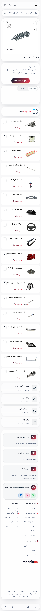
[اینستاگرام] (27, 495)
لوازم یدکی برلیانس (11, 527)
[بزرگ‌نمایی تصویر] (7, 23)
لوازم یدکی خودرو (31, 13)
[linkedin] (20, 495)
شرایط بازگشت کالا (30, 522)
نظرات (22, 89)
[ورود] (9, 4)
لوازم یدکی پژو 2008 (16, 13)
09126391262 (20, 444)
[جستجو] (14, 4)
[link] (20, 124)
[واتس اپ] (33, 495)
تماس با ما (32, 509)
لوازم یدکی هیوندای (11, 518)
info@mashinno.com (28, 460)
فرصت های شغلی (30, 546)
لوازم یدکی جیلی (12, 513)
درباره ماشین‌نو (31, 513)
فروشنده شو (32, 551)
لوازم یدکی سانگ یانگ (12, 509)
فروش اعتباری (31, 531)
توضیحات (32, 89)
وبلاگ (34, 527)
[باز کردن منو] (36, 4)
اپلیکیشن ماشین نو (29, 535)
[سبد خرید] (4, 4)
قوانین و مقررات (30, 518)
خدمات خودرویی (30, 555)
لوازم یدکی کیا (13, 522)
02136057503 (31, 444)
